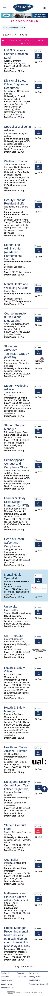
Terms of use (34, 973)
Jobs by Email (6, 984)
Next (32, 966)
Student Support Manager (14, 427)
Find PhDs (5, 977)
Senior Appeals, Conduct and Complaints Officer (16, 463)
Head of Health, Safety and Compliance (14, 542)
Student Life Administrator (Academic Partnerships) (13, 250)
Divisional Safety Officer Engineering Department (16, 84)
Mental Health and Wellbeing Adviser (16, 285)
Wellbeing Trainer (15, 161)
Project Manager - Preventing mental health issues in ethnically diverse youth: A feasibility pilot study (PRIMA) (17, 937)
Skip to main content (11, 2)
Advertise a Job (7, 988)
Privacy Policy (35, 977)
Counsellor (11, 859)
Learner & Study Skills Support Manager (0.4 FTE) (16, 501)
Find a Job (5, 973)
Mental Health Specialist (13, 576)
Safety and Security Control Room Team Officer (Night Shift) (17, 785)
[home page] (23, 11)
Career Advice (6, 980)
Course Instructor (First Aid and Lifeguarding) (15, 317)
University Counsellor (11, 608)
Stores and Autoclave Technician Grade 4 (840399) (17, 352)
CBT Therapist (13, 635)
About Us (20, 973)
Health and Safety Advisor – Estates (16, 749)
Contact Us (21, 977)
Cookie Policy (34, 980)
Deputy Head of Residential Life (14, 201)
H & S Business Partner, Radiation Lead (16, 54)
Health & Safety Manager (14, 709)
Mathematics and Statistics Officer (15, 895)
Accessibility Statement (38, 984)
